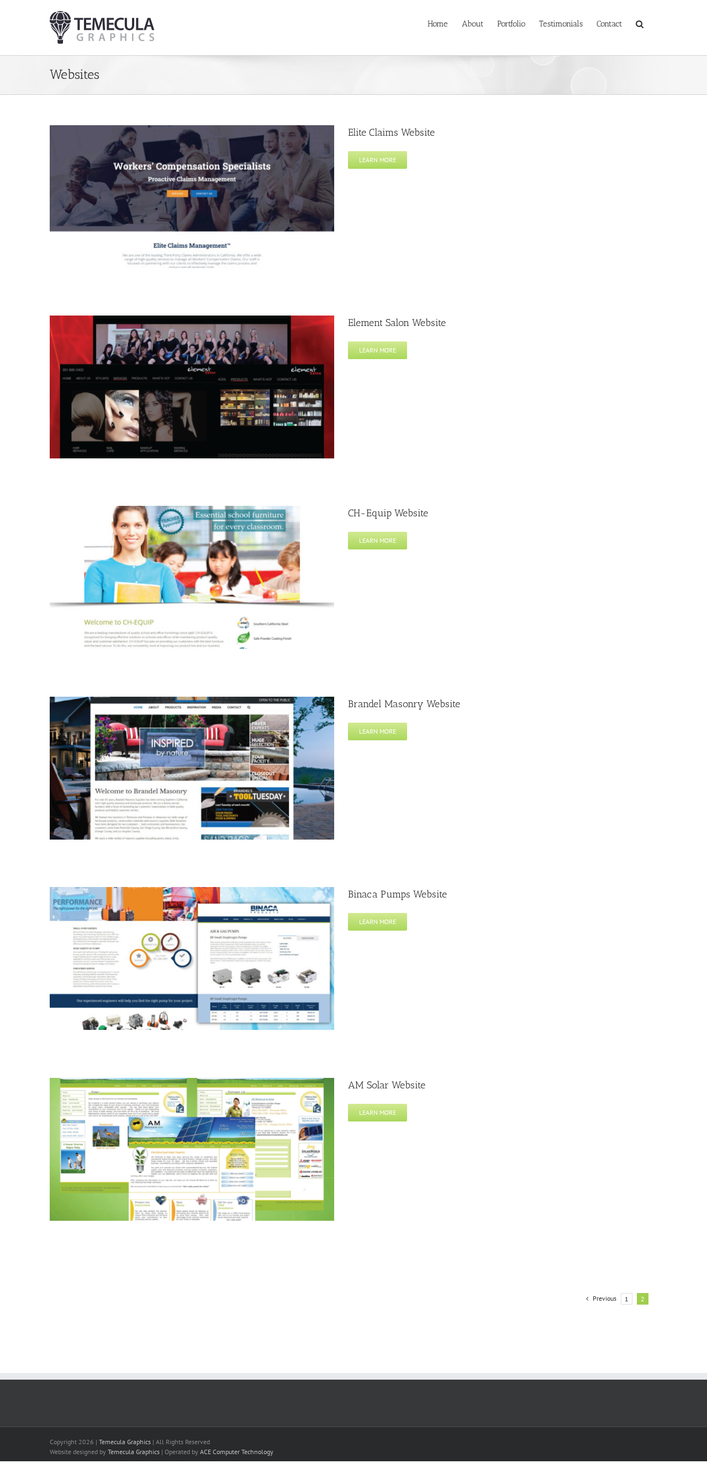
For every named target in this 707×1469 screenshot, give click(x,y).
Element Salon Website (397, 323)
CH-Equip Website (388, 513)
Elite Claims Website (391, 132)
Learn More (377, 160)
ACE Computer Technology (236, 1451)
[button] (639, 23)
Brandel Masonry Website (404, 704)
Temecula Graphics (125, 1442)
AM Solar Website (386, 1085)
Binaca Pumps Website (397, 894)
